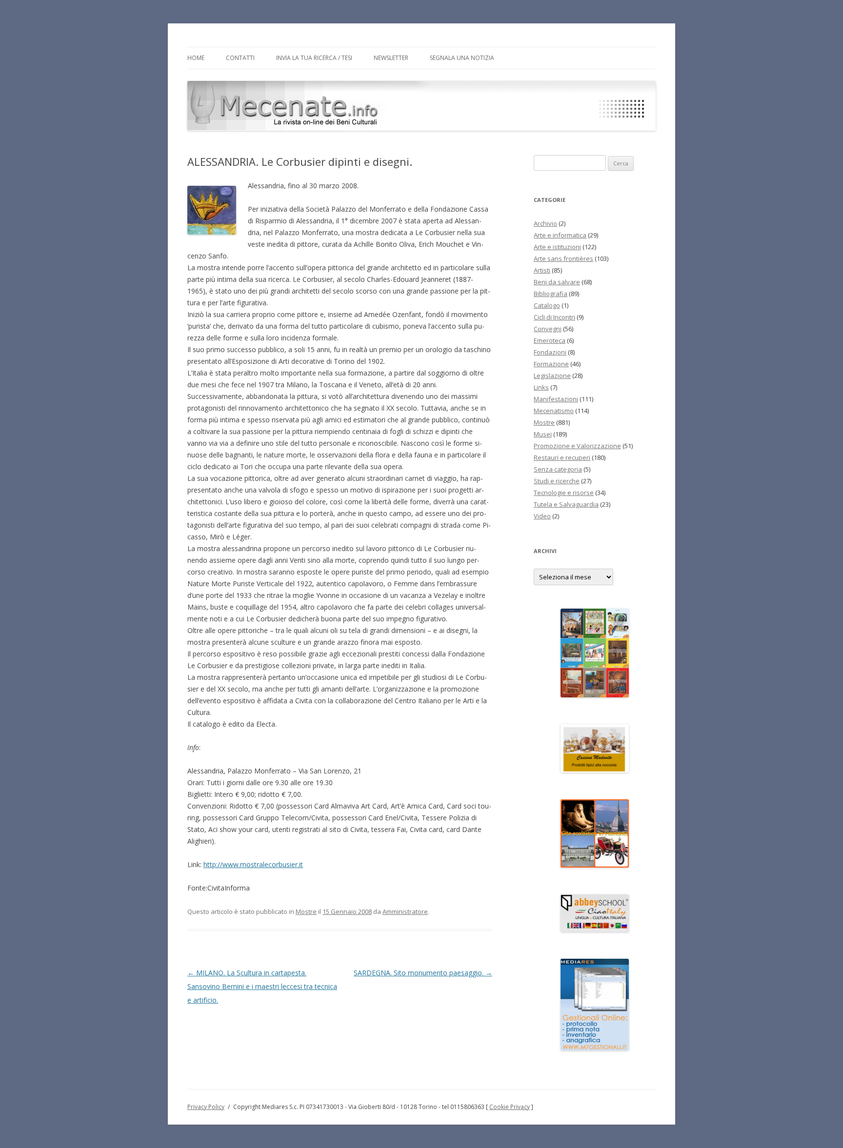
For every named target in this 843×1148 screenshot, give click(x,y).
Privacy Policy (205, 1107)
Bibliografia (550, 293)
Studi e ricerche (557, 480)
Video (542, 516)
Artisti (542, 270)
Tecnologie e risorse (564, 492)
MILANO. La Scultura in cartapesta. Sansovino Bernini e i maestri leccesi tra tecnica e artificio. (262, 986)
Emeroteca (549, 340)
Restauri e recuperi (562, 457)
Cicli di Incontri (554, 317)
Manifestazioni (556, 399)
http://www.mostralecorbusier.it (253, 864)
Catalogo (547, 305)
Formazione (551, 363)
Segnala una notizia (462, 58)
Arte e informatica (560, 235)
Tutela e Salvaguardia (566, 504)
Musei (543, 434)
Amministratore (405, 911)
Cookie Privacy (509, 1107)
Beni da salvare (557, 281)
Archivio (545, 223)
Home (195, 58)
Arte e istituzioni (557, 246)
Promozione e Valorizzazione (577, 445)
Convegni (548, 328)
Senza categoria (558, 469)
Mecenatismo (554, 410)
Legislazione (552, 375)
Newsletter (391, 58)
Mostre (306, 911)
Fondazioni (550, 352)
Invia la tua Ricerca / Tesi (314, 58)
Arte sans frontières (563, 258)
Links (541, 387)
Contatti (240, 58)
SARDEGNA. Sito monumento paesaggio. (423, 972)
